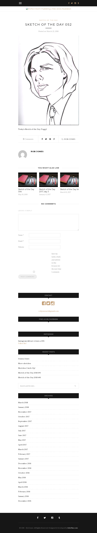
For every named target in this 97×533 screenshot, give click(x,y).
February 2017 (24, 454)
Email (21, 241)
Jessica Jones (23, 359)
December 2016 (24, 463)
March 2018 (23, 402)
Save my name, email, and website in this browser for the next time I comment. (56, 263)
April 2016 (22, 482)
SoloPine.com (73, 528)
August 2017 (23, 426)
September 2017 (25, 421)
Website (21, 247)
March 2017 (23, 449)
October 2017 (23, 416)
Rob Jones (69, 139)
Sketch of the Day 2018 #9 (29, 373)
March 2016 (23, 487)
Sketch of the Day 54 (69, 189)
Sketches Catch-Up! (26, 368)
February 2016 (24, 491)
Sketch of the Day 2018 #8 (29, 377)
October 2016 (24, 473)
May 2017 (22, 440)
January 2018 (23, 407)
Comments (28, 139)
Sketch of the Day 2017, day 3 (47, 190)
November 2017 (24, 412)
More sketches (24, 363)
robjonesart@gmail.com (49, 311)
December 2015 (24, 501)
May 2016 (22, 477)
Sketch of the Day (48, 20)
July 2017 (22, 431)
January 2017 (23, 459)
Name (21, 235)
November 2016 (24, 468)
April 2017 (22, 445)
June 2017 (22, 435)
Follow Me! (22, 343)
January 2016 (23, 496)
